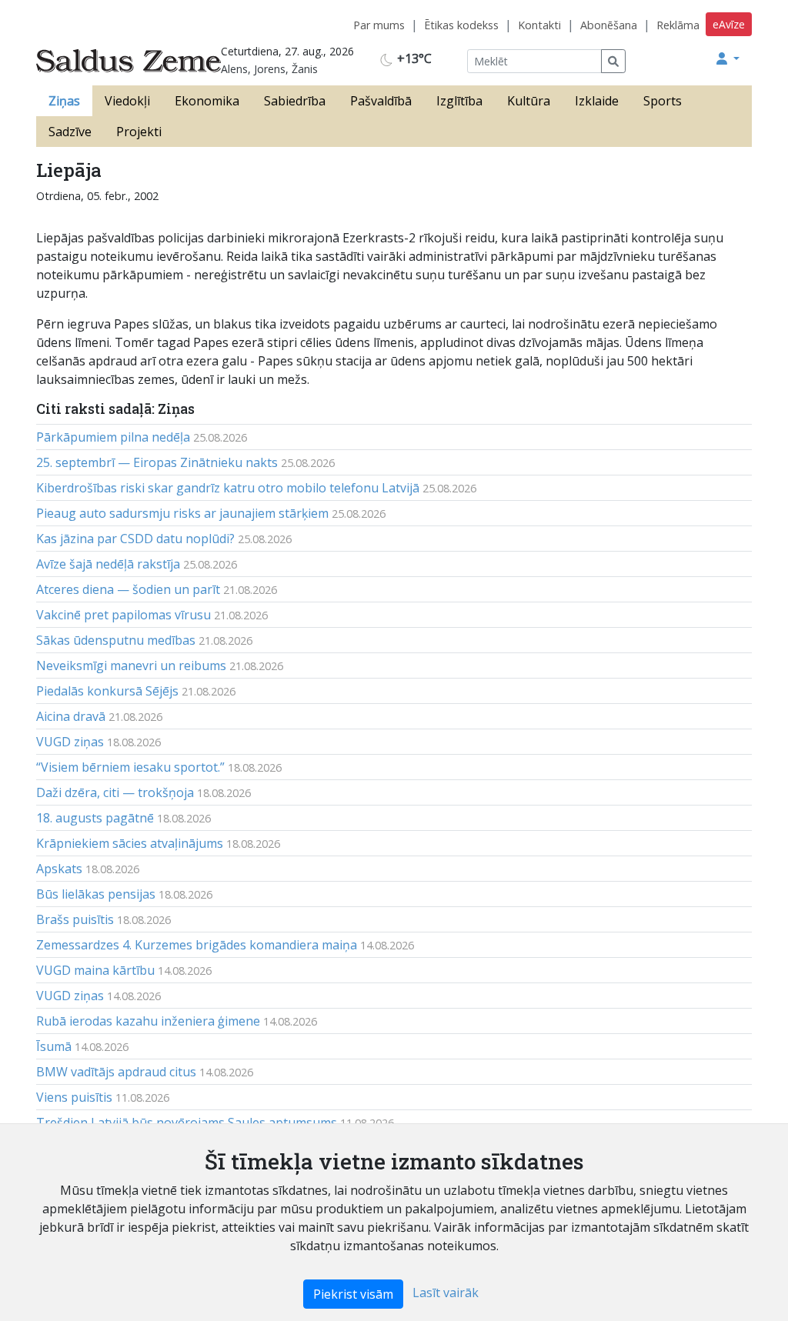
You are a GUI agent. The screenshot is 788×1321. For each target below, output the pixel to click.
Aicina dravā (70, 716)
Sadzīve (70, 131)
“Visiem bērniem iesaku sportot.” (130, 767)
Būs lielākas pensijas (95, 894)
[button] (728, 58)
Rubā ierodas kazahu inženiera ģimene (148, 1020)
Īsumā (54, 1046)
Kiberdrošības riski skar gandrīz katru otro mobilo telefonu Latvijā (227, 487)
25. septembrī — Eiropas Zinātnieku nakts (157, 462)
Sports (662, 100)
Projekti (139, 131)
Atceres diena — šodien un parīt (128, 589)
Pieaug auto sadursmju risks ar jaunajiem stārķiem (182, 513)
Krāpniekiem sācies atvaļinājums (129, 843)
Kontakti (539, 25)
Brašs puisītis (75, 919)
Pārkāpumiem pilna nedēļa (113, 437)
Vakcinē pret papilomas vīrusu (123, 614)
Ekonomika (207, 100)
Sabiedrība (295, 100)
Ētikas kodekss (461, 25)
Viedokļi (127, 100)
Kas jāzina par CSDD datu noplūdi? (135, 538)
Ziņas (64, 100)
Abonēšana (608, 25)
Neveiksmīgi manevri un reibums (131, 665)
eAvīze (729, 24)
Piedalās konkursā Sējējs (107, 690)
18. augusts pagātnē (95, 817)
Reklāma (678, 25)
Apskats (59, 868)
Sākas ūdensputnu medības (115, 640)
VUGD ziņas (70, 741)
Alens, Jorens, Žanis (269, 69)
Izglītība (459, 100)
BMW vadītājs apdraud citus (116, 1071)
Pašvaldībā (381, 100)
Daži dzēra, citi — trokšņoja (115, 792)
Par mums (379, 25)
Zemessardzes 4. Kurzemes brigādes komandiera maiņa (196, 944)
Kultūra (528, 100)
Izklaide (597, 100)
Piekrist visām (353, 1294)
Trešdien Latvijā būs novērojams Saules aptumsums (186, 1122)
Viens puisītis (74, 1097)
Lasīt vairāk (445, 1292)
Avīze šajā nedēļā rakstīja (108, 563)
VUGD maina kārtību (95, 970)
